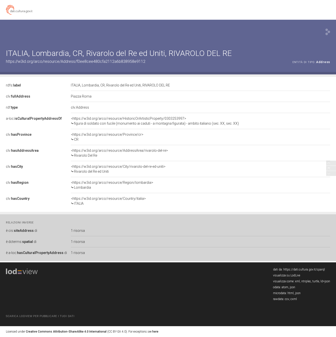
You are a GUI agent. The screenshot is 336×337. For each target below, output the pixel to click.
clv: (18, 96)
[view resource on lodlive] (327, 32)
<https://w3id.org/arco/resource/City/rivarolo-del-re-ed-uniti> (118, 169)
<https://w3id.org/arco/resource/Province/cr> (107, 137)
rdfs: (13, 85)
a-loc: (34, 118)
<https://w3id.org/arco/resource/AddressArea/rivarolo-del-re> (119, 153)
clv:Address (80, 107)
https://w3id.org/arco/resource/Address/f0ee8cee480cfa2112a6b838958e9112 (75, 61)
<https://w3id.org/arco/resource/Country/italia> (108, 201)
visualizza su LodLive (286, 275)
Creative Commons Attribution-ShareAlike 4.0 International (66, 331)
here (155, 331)
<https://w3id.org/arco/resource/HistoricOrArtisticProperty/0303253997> (155, 121)
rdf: (12, 107)
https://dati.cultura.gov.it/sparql (304, 269)
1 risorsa (78, 231)
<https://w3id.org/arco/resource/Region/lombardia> (112, 185)
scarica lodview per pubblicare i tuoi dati (40, 316)
